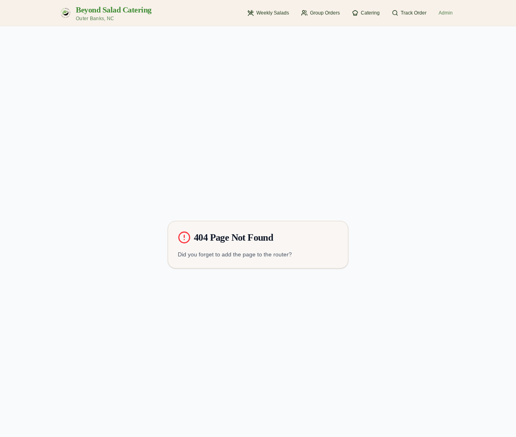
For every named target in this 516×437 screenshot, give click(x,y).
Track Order (414, 13)
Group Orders (325, 13)
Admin (446, 13)
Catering (370, 13)
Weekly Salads (272, 13)
